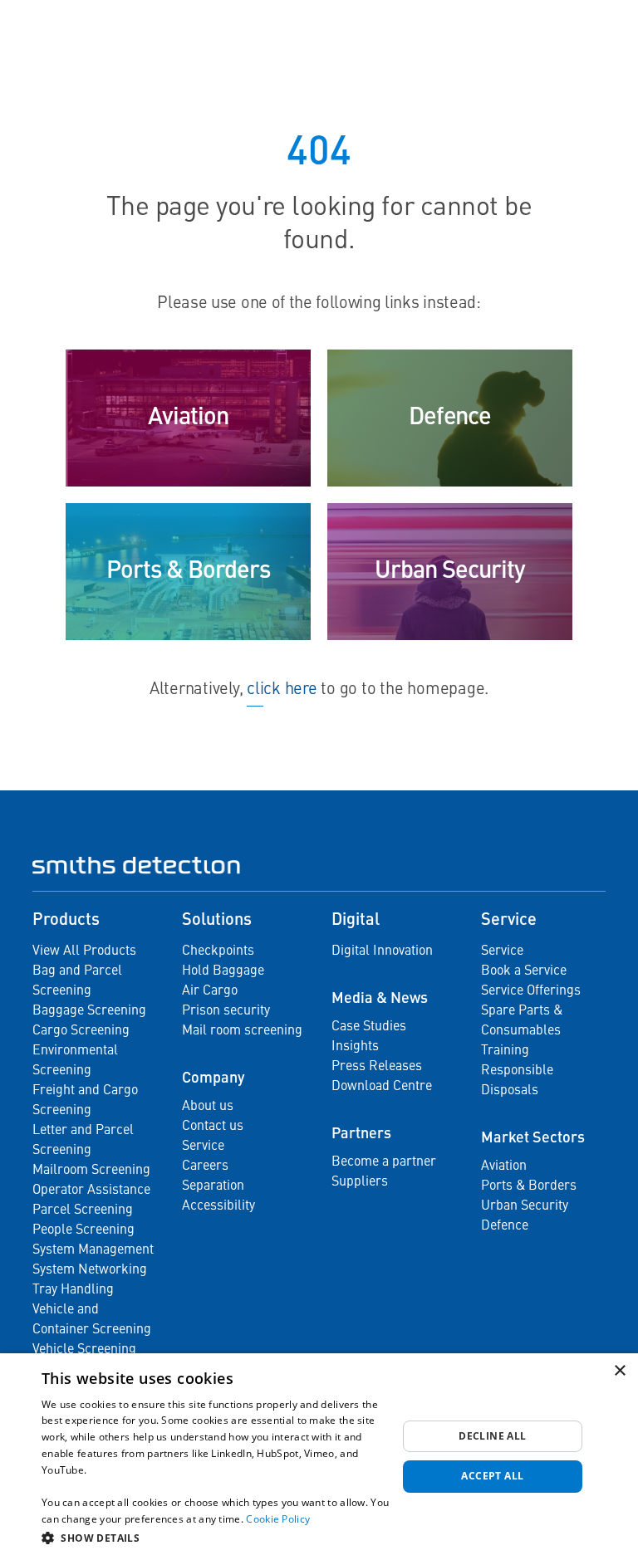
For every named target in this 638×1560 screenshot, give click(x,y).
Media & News (379, 998)
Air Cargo (210, 991)
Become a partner (383, 1162)
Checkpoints (218, 951)
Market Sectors (533, 1138)
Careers (205, 1166)
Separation (213, 1186)
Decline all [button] (492, 1436)
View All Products (84, 951)
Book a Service (524, 971)
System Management (93, 1250)
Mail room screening (242, 1031)
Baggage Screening (89, 1011)
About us (207, 1106)
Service (203, 1146)
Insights (355, 1047)
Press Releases (376, 1066)
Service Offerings (531, 991)
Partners (361, 1134)
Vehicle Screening (84, 1350)
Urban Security (524, 1206)
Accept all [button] (492, 1476)
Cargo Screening (81, 1031)
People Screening (83, 1230)
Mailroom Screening (91, 1170)
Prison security (226, 1011)
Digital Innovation (382, 951)
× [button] (619, 1371)
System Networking (89, 1270)
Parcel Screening (82, 1210)
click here (282, 690)
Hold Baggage (223, 971)
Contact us (212, 1126)
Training (505, 1051)
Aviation (504, 1166)
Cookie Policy (278, 1519)
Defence (504, 1226)
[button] (219, 1538)
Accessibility (218, 1206)
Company (213, 1078)
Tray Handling (73, 1290)
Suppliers (359, 1182)
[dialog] (319, 1456)
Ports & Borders (529, 1186)
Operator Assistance (91, 1190)
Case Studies (368, 1027)
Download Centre (381, 1086)
